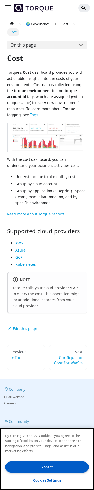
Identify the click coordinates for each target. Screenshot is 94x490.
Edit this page (25, 328)
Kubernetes (25, 264)
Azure (20, 250)
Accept (47, 467)
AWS (19, 243)
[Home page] (12, 24)
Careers (10, 403)
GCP (18, 257)
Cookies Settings (47, 480)
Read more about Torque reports (35, 214)
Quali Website (14, 397)
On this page (23, 45)
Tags (34, 114)
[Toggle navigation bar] (8, 8)
